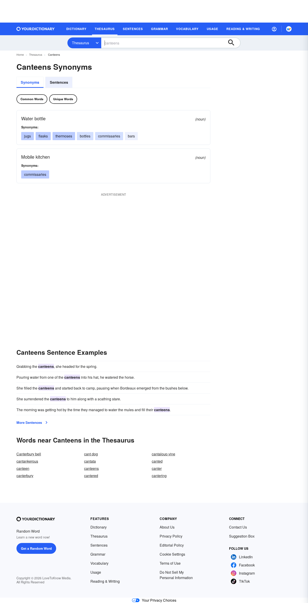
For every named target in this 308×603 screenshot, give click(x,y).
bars (131, 136)
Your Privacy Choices (159, 600)
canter (157, 468)
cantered (91, 475)
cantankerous (27, 461)
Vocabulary (99, 563)
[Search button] (233, 43)
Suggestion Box (242, 536)
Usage (95, 572)
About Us (167, 527)
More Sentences (29, 422)
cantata (90, 461)
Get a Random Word (36, 548)
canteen (22, 468)
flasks (43, 136)
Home (20, 54)
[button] (274, 29)
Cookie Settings (172, 554)
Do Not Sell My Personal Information (176, 575)
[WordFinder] (289, 28)
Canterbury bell (28, 454)
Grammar (97, 554)
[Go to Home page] (35, 29)
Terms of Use (170, 563)
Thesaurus (80, 42)
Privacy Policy (171, 536)
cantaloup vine (163, 454)
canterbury (24, 475)
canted (157, 461)
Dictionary (98, 527)
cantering (159, 475)
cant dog (91, 454)
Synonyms (30, 82)
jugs (27, 136)
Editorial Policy (172, 545)
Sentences (59, 82)
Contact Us (238, 527)
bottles (85, 136)
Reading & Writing (105, 581)
